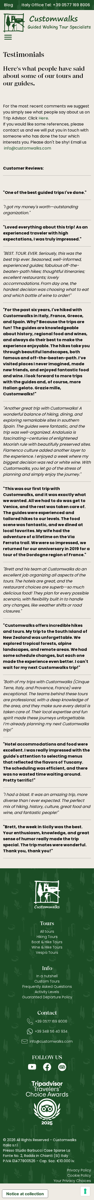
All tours (47, 931)
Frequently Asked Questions (47, 986)
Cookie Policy (79, 1175)
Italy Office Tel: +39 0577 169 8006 (56, 5)
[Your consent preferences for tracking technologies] (85, 1191)
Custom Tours (47, 981)
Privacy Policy (79, 1170)
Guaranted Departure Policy (47, 997)
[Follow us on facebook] (47, 1067)
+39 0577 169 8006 (51, 1021)
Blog (8, 5)
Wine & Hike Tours (47, 947)
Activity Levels (47, 991)
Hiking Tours (47, 936)
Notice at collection (25, 1193)
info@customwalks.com (27, 148)
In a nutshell (47, 976)
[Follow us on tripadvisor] (62, 1067)
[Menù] (8, 38)
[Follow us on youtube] (32, 1067)
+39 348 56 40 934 (51, 1031)
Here (43, 118)
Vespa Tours (47, 952)
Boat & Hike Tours (47, 941)
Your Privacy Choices (72, 1180)
